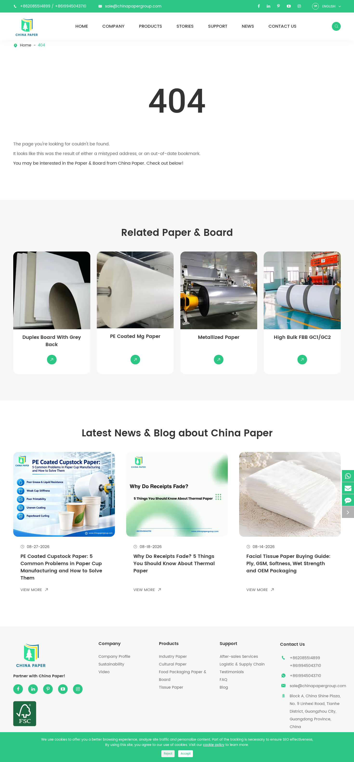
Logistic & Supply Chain (242, 664)
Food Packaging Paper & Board (182, 676)
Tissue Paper (171, 687)
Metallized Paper (218, 337)
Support (217, 26)
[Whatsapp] (348, 476)
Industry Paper (173, 656)
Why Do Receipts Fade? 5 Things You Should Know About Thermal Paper (174, 564)
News (248, 26)
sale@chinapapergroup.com (133, 6)
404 (41, 45)
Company (113, 26)
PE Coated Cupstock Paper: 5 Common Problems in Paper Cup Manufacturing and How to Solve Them (61, 567)
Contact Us (282, 26)
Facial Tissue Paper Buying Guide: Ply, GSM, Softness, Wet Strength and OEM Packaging (288, 564)
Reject (168, 753)
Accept (185, 753)
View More (34, 590)
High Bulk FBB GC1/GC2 (302, 337)
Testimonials (232, 672)
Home (81, 26)
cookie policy (213, 745)
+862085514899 (36, 6)
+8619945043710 (70, 6)
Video (104, 672)
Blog (224, 687)
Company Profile (114, 656)
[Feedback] (348, 500)
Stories (185, 26)
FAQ (223, 680)
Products (150, 26)
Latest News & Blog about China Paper (177, 433)
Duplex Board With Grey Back (51, 341)
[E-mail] (348, 488)
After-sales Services (239, 656)
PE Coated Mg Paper (135, 336)
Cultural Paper (173, 664)
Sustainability (111, 664)
